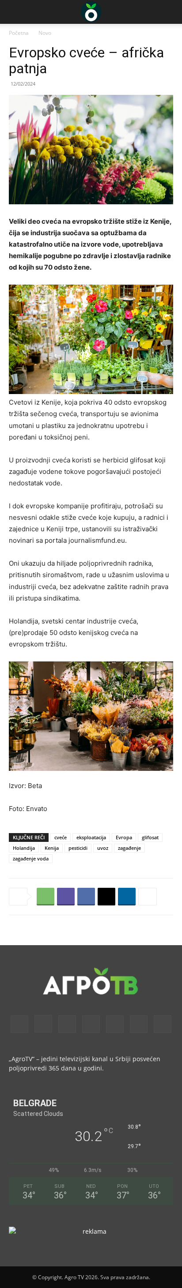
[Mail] (67, 1024)
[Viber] (66, 896)
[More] (147, 896)
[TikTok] (115, 1024)
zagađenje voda (31, 858)
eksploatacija (91, 837)
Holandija (24, 848)
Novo (44, 33)
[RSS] (91, 1024)
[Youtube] (162, 1024)
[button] (15, 12)
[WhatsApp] (45, 896)
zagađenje (129, 848)
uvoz (102, 848)
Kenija (52, 848)
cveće (60, 837)
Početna (19, 33)
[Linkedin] (127, 896)
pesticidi (77, 848)
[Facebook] (86, 896)
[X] (106, 896)
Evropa (124, 837)
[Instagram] (43, 1024)
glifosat (150, 837)
